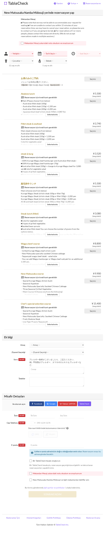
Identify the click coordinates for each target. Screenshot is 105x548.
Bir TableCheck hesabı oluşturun (46, 461)
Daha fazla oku (52, 114)
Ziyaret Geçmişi (18, 352)
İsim (19, 415)
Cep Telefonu (15, 423)
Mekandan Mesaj (28, 19)
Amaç (22, 345)
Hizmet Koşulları (34, 518)
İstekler (22, 378)
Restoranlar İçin (13, 518)
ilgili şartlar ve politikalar (54, 487)
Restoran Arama (93, 518)
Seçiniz (93, 79)
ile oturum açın (18, 404)
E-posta (17, 445)
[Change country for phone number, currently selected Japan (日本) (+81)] (33, 422)
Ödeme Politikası (73, 518)
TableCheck (84, 404)
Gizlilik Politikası (54, 518)
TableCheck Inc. (62, 524)
